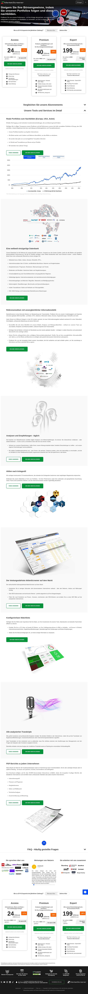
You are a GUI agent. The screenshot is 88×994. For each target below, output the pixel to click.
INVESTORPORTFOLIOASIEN (58, 157)
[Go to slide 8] (42, 884)
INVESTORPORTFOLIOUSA (44, 157)
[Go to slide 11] (45, 884)
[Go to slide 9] (43, 884)
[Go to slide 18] (54, 884)
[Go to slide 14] (49, 884)
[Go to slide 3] (36, 884)
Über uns (38, 988)
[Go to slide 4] (37, 884)
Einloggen (79, 2)
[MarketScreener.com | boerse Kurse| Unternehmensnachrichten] (12, 2)
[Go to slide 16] (51, 884)
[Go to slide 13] (48, 884)
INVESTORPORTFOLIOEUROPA (29, 157)
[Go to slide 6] (39, 884)
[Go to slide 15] (50, 884)
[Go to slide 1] (33, 884)
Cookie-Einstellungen (29, 988)
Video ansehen (13, 152)
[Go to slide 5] (38, 884)
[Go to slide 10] (44, 884)
